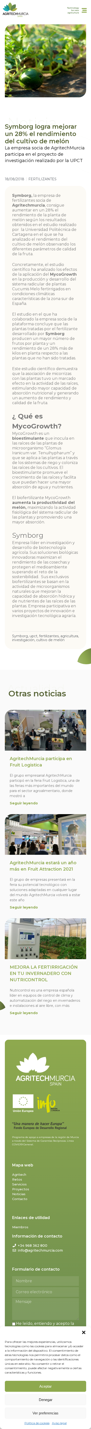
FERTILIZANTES (42, 179)
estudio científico (38, 368)
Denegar (45, 1400)
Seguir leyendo (24, 803)
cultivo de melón (50, 640)
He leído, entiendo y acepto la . (43, 1326)
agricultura (69, 636)
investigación (23, 640)
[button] (83, 1332)
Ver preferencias (45, 1413)
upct (33, 636)
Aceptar (45, 1386)
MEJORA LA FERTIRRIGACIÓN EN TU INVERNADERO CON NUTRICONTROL (44, 974)
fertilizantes (49, 636)
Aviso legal (59, 1423)
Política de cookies (37, 1423)
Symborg (20, 636)
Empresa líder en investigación (42, 542)
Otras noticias (37, 693)
